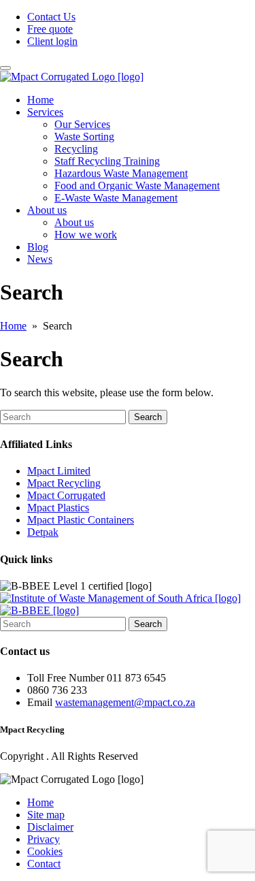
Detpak (42, 532)
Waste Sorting (84, 136)
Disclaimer (50, 827)
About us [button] (47, 210)
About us (74, 222)
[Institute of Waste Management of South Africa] (120, 598)
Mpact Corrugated (66, 495)
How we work (85, 234)
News (39, 259)
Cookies (45, 851)
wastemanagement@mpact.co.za (125, 702)
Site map (46, 814)
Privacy (43, 839)
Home (40, 100)
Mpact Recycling (64, 483)
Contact (44, 863)
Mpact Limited (58, 471)
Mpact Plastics (58, 507)
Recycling (76, 149)
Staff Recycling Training (107, 161)
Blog (37, 247)
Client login (52, 41)
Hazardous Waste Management (121, 173)
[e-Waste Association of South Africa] (39, 610)
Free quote (50, 29)
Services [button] (45, 112)
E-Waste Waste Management (115, 198)
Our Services (82, 124)
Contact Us (51, 16)
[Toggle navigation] (5, 68)
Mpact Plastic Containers (80, 520)
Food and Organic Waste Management (137, 185)
